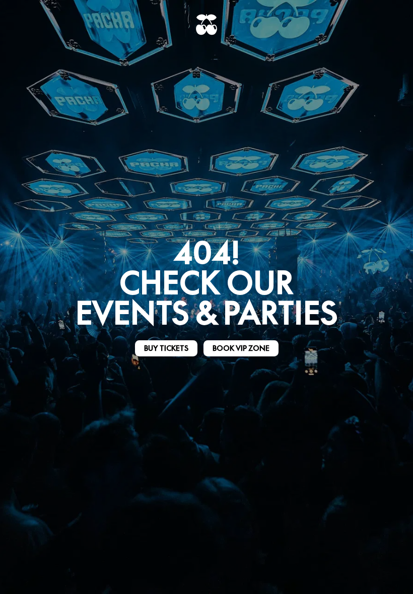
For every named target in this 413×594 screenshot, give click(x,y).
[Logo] (206, 24)
